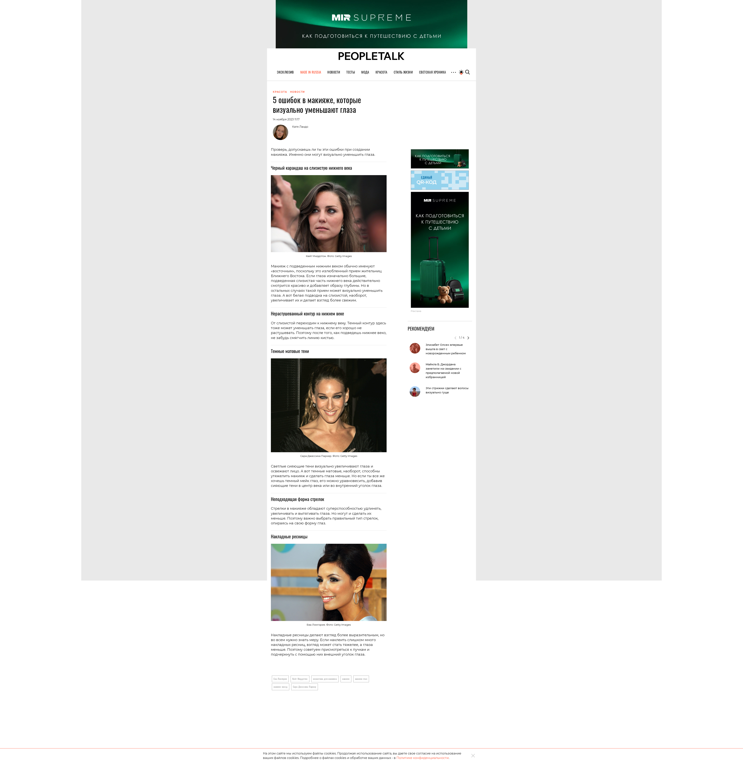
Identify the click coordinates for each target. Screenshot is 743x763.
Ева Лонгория (280, 678)
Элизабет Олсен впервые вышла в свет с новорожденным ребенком (446, 349)
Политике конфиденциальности (422, 758)
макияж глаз (361, 678)
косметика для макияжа (325, 678)
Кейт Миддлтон (300, 678)
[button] (468, 338)
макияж (346, 678)
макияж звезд (281, 686)
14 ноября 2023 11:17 (286, 119)
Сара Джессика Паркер (304, 686)
